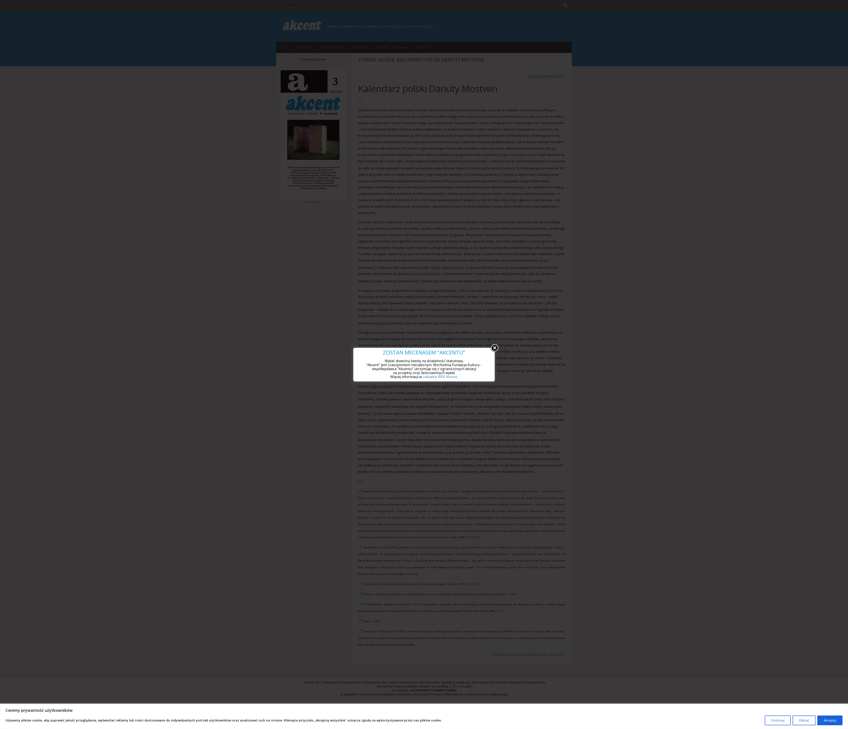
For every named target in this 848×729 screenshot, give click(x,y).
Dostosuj (777, 720)
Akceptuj (830, 720)
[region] (424, 716)
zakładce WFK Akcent (440, 376)
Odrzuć (804, 720)
